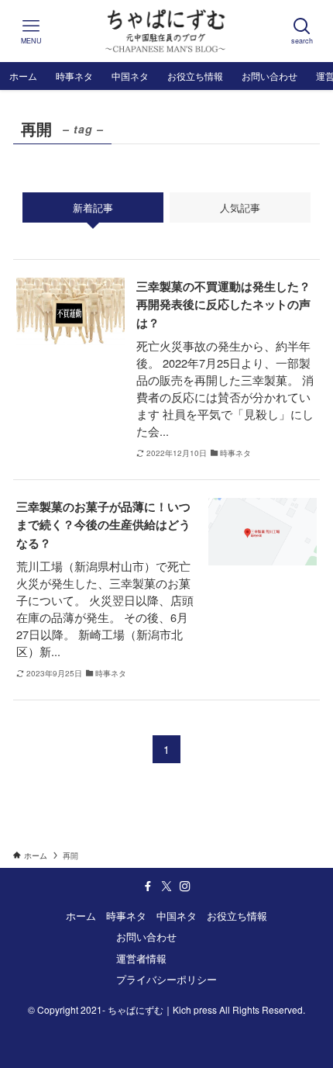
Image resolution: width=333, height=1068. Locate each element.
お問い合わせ (146, 936)
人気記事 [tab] (240, 207)
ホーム (81, 915)
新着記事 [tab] (93, 207)
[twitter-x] (166, 886)
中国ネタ (176, 915)
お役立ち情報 (237, 915)
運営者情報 (141, 958)
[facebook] (148, 886)
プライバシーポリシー (166, 979)
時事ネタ (126, 915)
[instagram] (185, 886)
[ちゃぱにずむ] (166, 31)
